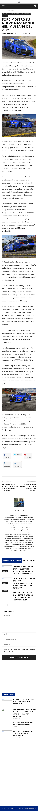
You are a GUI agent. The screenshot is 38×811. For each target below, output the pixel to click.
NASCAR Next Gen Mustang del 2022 (21, 14)
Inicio (3, 11)
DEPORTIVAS (10, 11)
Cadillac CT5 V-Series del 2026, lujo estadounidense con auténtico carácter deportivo (24, 583)
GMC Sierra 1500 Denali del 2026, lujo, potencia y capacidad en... (23, 734)
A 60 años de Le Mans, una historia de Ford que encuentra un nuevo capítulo (23, 596)
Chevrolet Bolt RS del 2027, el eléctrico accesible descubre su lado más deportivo (23, 570)
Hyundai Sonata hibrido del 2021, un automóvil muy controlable (10, 487)
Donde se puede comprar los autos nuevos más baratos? (28, 487)
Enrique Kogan (8, 33)
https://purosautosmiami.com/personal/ (19, 513)
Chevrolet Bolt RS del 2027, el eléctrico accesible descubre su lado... (23, 702)
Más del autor (29, 560)
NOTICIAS (5, 16)
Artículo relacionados (12, 560)
